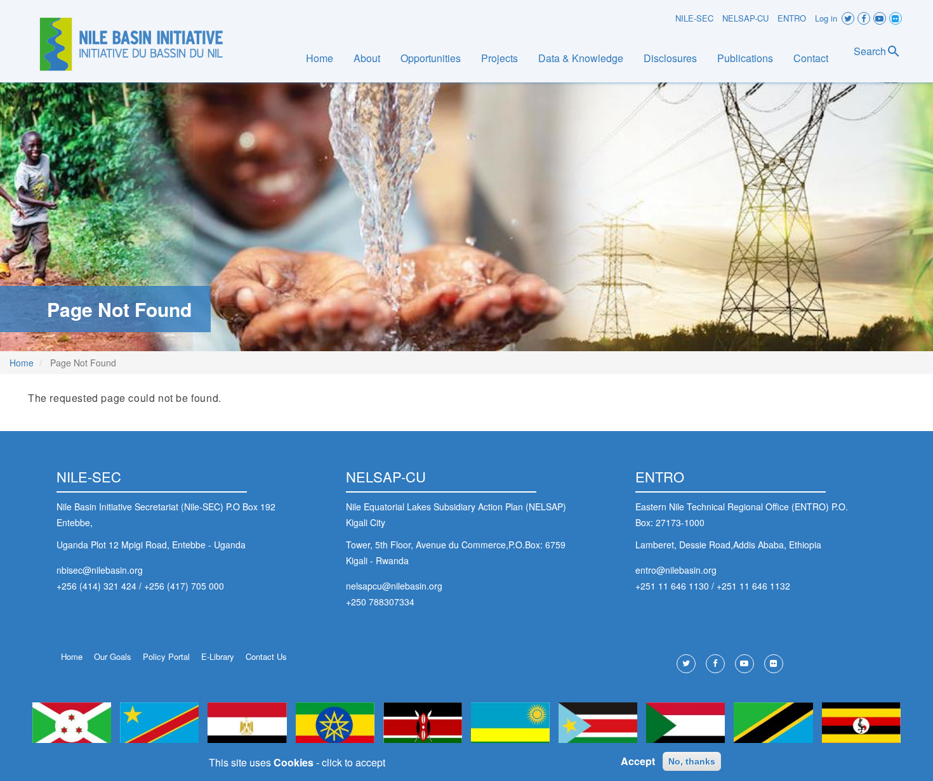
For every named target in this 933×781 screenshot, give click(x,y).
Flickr (895, 18)
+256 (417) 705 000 (184, 585)
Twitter (848, 18)
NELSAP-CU (745, 18)
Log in (826, 18)
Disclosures (670, 58)
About (367, 58)
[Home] (131, 44)
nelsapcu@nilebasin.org (394, 585)
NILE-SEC (694, 18)
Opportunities (430, 58)
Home (319, 58)
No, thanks (691, 761)
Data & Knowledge (580, 58)
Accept (638, 762)
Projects (499, 58)
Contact (810, 58)
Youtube (879, 18)
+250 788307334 (380, 601)
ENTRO (791, 18)
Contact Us (266, 656)
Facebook (863, 18)
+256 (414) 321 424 (96, 585)
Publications (745, 58)
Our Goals (112, 656)
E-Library (217, 656)
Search (870, 51)
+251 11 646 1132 (753, 585)
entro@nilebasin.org (676, 570)
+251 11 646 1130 (672, 585)
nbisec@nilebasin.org (99, 570)
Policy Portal (166, 656)
